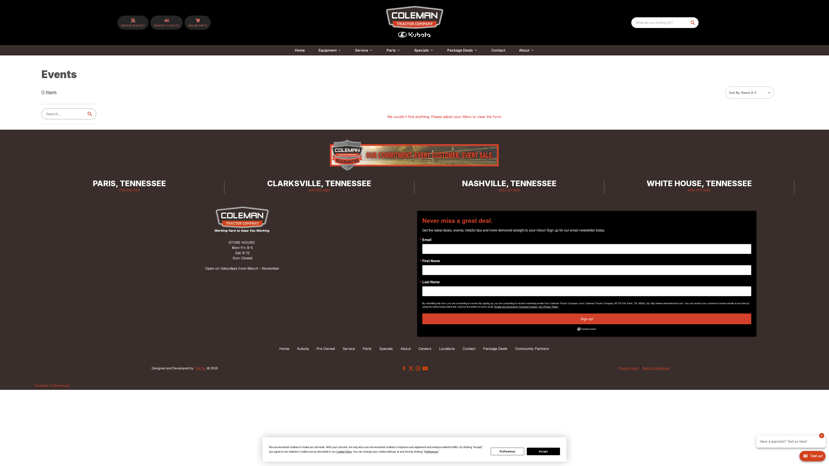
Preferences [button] (431, 451)
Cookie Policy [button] (344, 451)
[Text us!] (812, 456)
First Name (431, 261)
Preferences (507, 451)
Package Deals (495, 348)
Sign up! (587, 318)
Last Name (431, 282)
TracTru (199, 368)
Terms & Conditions (655, 368)
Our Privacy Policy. (549, 306)
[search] (693, 23)
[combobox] (664, 22)
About (405, 348)
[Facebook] (404, 368)
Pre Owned (325, 348)
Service (349, 348)
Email (426, 239)
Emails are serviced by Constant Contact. (516, 306)
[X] (411, 368)
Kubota (303, 348)
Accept (543, 451)
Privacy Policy (629, 368)
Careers (424, 348)
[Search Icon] (90, 114)
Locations (447, 348)
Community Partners (532, 348)
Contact (498, 50)
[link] (133, 23)
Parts (367, 348)
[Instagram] (418, 368)
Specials (386, 348)
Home (300, 50)
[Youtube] (425, 368)
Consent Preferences (52, 385)
